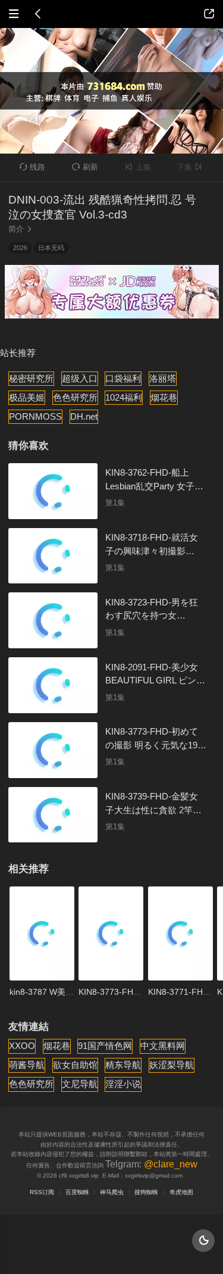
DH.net (84, 416)
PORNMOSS (35, 416)
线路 (33, 167)
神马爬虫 (112, 1192)
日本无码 (51, 247)
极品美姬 (27, 397)
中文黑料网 (162, 1046)
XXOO (22, 1046)
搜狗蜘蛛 (146, 1192)
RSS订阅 (42, 1192)
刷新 (85, 167)
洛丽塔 (162, 378)
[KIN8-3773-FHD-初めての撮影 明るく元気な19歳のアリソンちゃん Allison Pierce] (110, 933)
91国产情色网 (105, 1046)
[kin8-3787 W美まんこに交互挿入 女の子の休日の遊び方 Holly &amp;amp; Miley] (42, 933)
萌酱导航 (27, 1065)
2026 (20, 247)
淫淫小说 (123, 1084)
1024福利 (123, 397)
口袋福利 (123, 378)
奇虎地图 (181, 1192)
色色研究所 (75, 397)
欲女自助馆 (75, 1065)
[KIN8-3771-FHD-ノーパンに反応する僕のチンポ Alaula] (180, 933)
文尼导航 (80, 1084)
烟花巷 (163, 397)
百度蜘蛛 (77, 1192)
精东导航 (123, 1065)
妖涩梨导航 (171, 1065)
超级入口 (80, 378)
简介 (20, 228)
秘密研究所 (31, 378)
